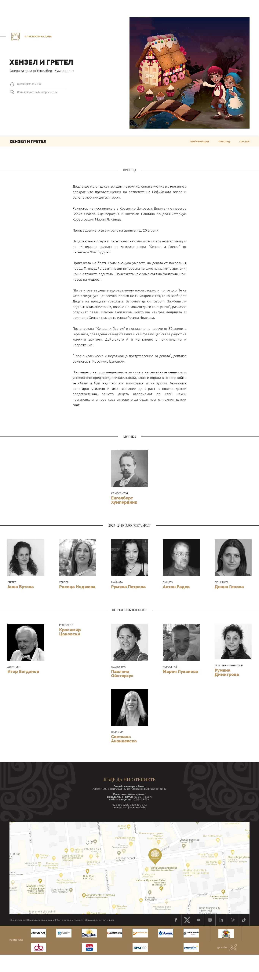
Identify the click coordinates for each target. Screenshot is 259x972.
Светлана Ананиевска (124, 738)
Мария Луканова (180, 671)
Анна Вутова (20, 586)
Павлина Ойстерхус (122, 673)
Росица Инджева (77, 586)
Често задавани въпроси (70, 920)
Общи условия (17, 920)
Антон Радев (176, 586)
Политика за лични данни (40, 920)
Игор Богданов (23, 671)
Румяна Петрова (128, 586)
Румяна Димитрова (227, 672)
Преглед (224, 141)
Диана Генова (229, 586)
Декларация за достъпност (99, 920)
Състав (244, 141)
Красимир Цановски (70, 631)
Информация (199, 141)
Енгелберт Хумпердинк (124, 500)
